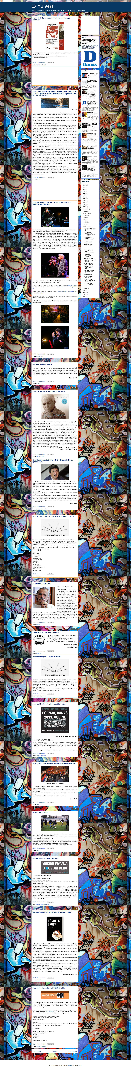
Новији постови (37, 1051)
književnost (43, 64)
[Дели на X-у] (50, 62)
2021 (84, 193)
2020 (84, 195)
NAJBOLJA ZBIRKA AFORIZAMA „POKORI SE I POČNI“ (52, 912)
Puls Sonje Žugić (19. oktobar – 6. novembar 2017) (92, 81)
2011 (84, 294)
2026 (84, 183)
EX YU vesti (43, 6)
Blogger (80, 1065)
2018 (84, 198)
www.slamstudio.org (50, 1011)
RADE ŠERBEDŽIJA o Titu (42, 584)
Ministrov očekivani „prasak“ (43, 364)
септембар (86, 213)
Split (47, 508)
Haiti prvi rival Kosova (40, 812)
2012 (84, 292)
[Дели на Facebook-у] (52, 62)
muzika (38, 356)
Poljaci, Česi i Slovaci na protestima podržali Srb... (89, 271)
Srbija (37, 804)
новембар (86, 209)
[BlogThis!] (49, 62)
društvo (38, 508)
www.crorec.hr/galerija (72, 285)
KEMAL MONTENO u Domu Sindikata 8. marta (49, 391)
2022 (84, 191)
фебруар (86, 226)
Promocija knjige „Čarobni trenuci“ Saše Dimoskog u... (89, 229)
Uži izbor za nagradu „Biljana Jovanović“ (47, 657)
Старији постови (72, 1051)
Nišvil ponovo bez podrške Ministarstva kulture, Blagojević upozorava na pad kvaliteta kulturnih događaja (89, 168)
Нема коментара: (41, 62)
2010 (84, 296)
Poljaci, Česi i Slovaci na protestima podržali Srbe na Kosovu (54, 763)
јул (85, 217)
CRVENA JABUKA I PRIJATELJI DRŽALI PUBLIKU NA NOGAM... (89, 238)
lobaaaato (70, 1065)
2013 (84, 290)
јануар (85, 288)
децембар (86, 207)
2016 (84, 202)
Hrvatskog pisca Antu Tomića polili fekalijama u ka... (89, 250)
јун (85, 219)
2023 (84, 189)
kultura (37, 383)
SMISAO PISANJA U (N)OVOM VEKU (46, 858)
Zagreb (41, 356)
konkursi (38, 179)
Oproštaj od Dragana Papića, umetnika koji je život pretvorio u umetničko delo (92, 147)
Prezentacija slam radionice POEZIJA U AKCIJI (49, 988)
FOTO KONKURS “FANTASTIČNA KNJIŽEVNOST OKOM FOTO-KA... (89, 234)
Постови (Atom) (59, 1056)
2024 (84, 187)
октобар (86, 211)
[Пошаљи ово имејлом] (48, 62)
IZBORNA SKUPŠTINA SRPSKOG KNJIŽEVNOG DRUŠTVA (53, 517)
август (85, 215)
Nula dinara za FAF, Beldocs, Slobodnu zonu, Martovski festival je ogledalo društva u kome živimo (89, 41)
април (85, 222)
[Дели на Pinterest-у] (53, 62)
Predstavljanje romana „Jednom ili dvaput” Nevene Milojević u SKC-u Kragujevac (92, 135)
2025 (84, 185)
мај (85, 220)
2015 (84, 204)
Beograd (38, 64)
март (85, 224)
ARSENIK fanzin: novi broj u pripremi (46, 632)
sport (37, 850)
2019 (84, 196)
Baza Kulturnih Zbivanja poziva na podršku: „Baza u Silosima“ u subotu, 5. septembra (92, 75)
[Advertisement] (55, 75)
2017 (84, 200)
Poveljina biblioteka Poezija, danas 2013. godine (49, 704)
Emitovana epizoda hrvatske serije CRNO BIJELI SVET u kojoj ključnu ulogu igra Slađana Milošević (92, 92)
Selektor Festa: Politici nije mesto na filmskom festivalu (92, 124)
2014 (84, 206)
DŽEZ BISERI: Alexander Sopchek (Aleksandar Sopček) (92, 114)
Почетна (54, 1051)
